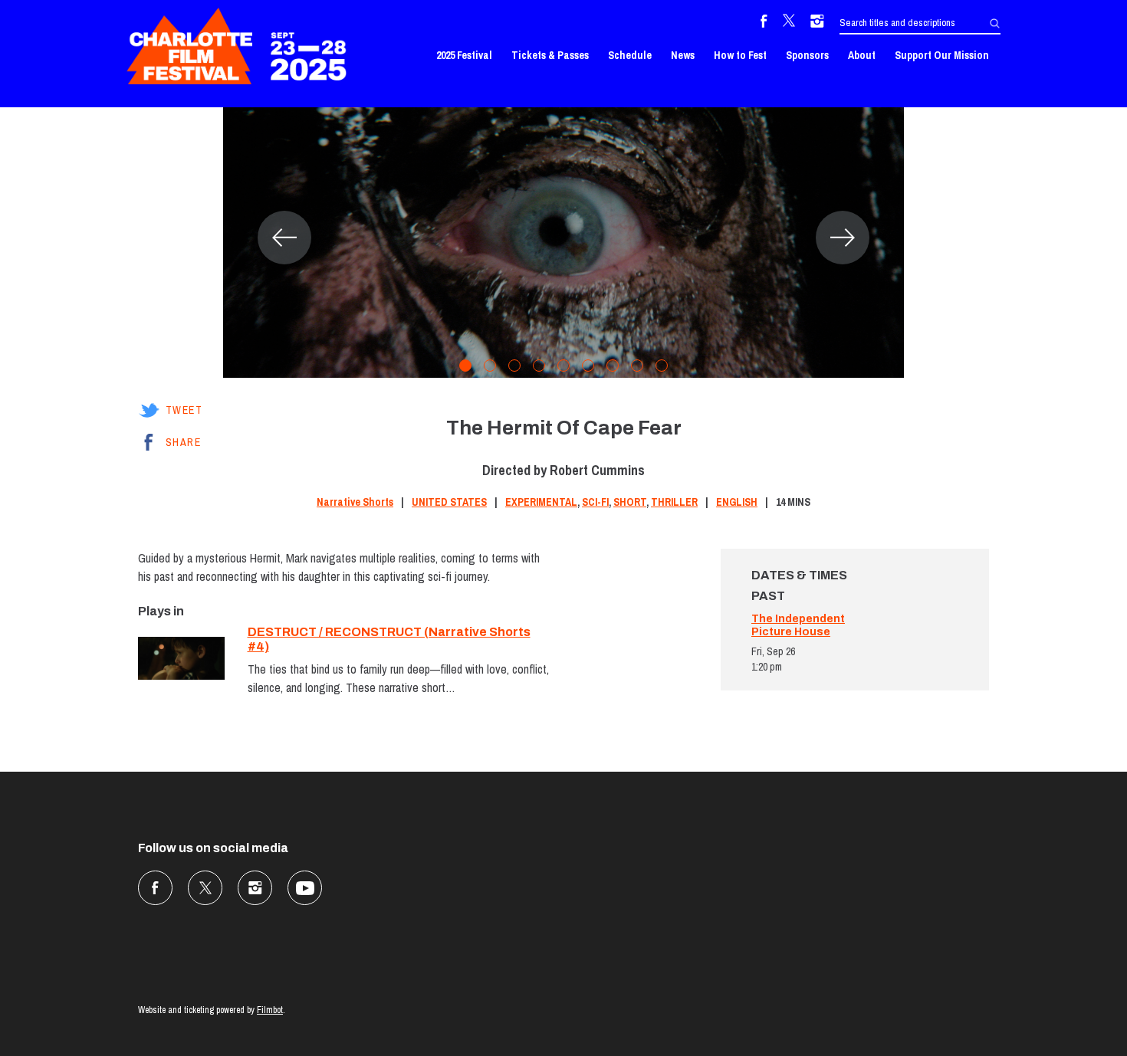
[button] (284, 237)
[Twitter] (789, 23)
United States (449, 502)
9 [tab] (662, 365)
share (183, 442)
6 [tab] (588, 365)
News (683, 55)
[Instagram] (817, 23)
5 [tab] (563, 365)
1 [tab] (465, 365)
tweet (184, 410)
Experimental (541, 502)
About (862, 55)
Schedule (630, 55)
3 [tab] (514, 365)
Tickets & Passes (550, 55)
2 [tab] (490, 365)
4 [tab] (539, 365)
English (736, 502)
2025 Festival (464, 55)
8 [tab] (637, 365)
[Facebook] (764, 23)
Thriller (674, 502)
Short (629, 502)
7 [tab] (612, 365)
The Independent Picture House (798, 625)
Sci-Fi (595, 502)
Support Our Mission (942, 55)
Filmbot (270, 1010)
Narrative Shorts (355, 502)
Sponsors (807, 55)
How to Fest (740, 55)
